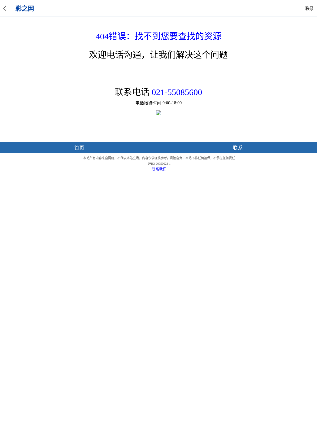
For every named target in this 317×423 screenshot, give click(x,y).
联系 (238, 147)
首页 (79, 147)
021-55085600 (177, 92)
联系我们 (159, 169)
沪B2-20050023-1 (159, 163)
